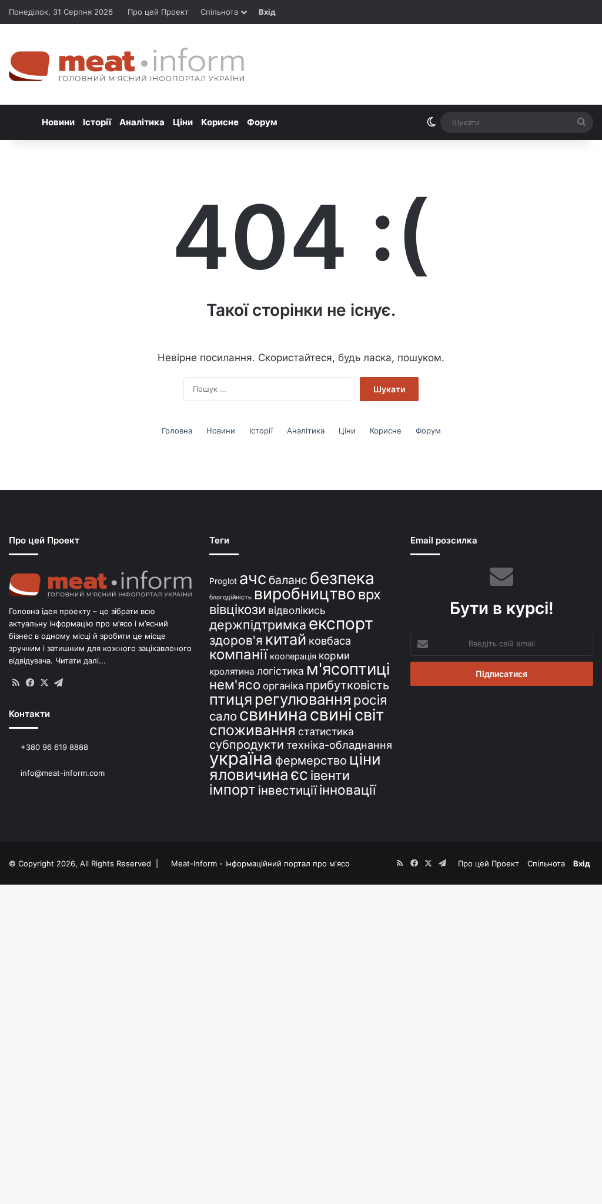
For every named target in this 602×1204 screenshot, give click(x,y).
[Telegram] (58, 683)
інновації (347, 790)
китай (285, 639)
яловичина (249, 774)
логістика (280, 671)
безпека (342, 578)
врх (369, 594)
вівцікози (237, 609)
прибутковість (347, 685)
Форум (262, 122)
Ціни (183, 122)
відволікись (297, 610)
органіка (283, 686)
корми (334, 655)
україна (241, 758)
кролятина (232, 671)
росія (370, 700)
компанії (238, 654)
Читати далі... (80, 660)
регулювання (303, 699)
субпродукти (246, 745)
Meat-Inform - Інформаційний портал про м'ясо (260, 863)
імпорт (232, 789)
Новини (58, 122)
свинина (273, 714)
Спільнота (219, 11)
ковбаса (330, 640)
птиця (230, 699)
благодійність (230, 597)
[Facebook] (30, 683)
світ (369, 715)
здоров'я (236, 640)
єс (299, 774)
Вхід (267, 11)
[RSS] (16, 683)
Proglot (223, 581)
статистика (326, 731)
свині (331, 715)
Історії (97, 122)
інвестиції (287, 790)
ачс (252, 578)
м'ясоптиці (348, 669)
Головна (177, 430)
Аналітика (142, 122)
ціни (365, 759)
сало (223, 716)
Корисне (220, 122)
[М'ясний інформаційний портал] (126, 64)
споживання (252, 730)
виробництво (305, 593)
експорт (341, 623)
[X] (44, 683)
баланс (288, 580)
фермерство (311, 760)
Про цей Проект (158, 11)
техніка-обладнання (339, 744)
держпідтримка (257, 624)
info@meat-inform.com (61, 773)
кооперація (293, 656)
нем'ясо (234, 684)
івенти (330, 775)
